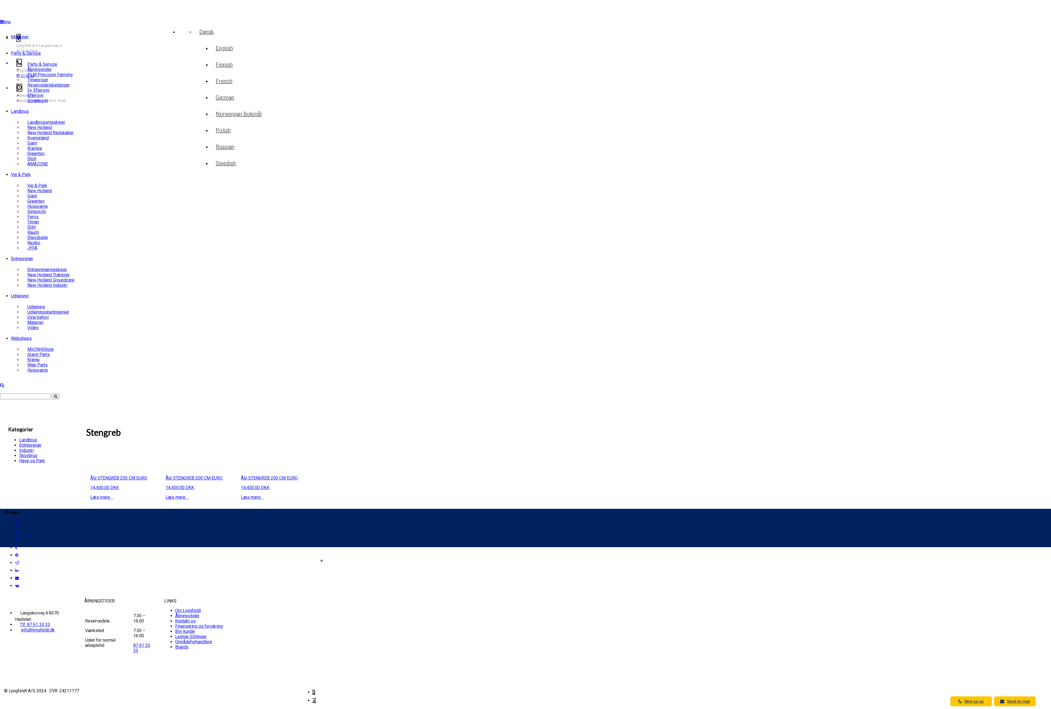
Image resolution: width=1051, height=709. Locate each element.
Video (33, 327)
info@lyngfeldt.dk (38, 630)
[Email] (17, 578)
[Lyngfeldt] (31, 18)
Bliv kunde (185, 631)
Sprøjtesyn (37, 100)
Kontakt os (185, 621)
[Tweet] (17, 532)
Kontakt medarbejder (297, 26)
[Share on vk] (17, 586)
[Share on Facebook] (16, 524)
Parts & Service (26, 53)
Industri (26, 450)
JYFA (32, 248)
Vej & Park (21, 174)
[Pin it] (16, 555)
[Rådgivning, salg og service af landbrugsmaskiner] (34, 7)
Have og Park (32, 460)
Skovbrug (28, 455)
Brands (182, 647)
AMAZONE (37, 164)
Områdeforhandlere (193, 641)
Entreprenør (22, 258)
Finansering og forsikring (199, 626)
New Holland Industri (47, 285)
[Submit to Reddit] (17, 563)
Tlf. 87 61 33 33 (35, 624)
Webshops (21, 338)
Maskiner (20, 36)
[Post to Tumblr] (16, 547)
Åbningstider (187, 615)
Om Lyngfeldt (188, 610)
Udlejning (19, 295)
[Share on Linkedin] (16, 570)
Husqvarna (37, 370)
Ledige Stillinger (191, 636)
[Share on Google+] (17, 540)
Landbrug (20, 111)
